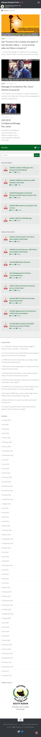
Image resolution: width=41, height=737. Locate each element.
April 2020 (6, 636)
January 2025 (7, 482)
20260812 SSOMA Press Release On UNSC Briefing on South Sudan (22, 181)
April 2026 (6, 433)
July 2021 (6, 570)
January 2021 (7, 596)
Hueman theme (30, 727)
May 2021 (6, 579)
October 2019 (7, 662)
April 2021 (6, 583)
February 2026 (7, 442)
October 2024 (7, 495)
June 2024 (6, 512)
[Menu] (38, 2)
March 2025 (6, 473)
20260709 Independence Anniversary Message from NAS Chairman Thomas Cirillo (22, 194)
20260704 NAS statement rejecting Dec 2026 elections (23, 207)
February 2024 (7, 530)
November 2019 (8, 658)
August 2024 (7, 504)
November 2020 (8, 605)
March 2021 (6, 587)
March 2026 (6, 438)
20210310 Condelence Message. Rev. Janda (10, 123)
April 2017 (6, 671)
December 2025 (8, 451)
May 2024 (6, 517)
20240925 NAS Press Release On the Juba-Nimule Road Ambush (22, 300)
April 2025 (6, 468)
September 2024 (8, 499)
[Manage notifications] (36, 732)
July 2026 (6, 424)
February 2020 (7, 645)
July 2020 (6, 623)
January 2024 (7, 534)
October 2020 (7, 609)
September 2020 (8, 614)
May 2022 (6, 561)
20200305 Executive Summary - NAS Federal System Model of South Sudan (23, 251)
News (3, 39)
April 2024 (6, 521)
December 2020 (8, 601)
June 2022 (6, 557)
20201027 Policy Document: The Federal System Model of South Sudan (21, 238)
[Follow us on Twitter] (35, 147)
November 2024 (8, 490)
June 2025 (6, 464)
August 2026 (7, 420)
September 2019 (8, 667)
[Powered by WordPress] (14, 727)
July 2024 (6, 508)
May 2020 (6, 631)
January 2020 (7, 649)
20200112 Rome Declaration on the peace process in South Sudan (22, 287)
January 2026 (7, 446)
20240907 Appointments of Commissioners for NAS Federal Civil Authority (22, 312)
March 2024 (6, 526)
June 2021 (6, 574)
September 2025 (8, 455)
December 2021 (8, 565)
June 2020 (6, 627)
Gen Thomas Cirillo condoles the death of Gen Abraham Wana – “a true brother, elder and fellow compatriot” (19, 45)
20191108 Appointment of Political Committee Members (20, 274)
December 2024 (8, 486)
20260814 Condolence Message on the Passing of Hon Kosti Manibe (21, 169)
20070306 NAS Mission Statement (19, 262)
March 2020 (6, 640)
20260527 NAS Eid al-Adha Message (20, 218)
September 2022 (8, 543)
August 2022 (7, 548)
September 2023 (8, 539)
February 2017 (7, 675)
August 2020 (7, 618)
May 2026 (6, 429)
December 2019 (8, 653)
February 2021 (7, 592)
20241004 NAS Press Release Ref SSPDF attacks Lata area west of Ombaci (21, 325)
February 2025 (7, 477)
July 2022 (6, 552)
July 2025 (6, 460)
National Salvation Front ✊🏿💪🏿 (12, 2)
